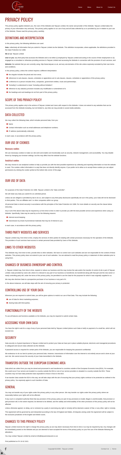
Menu (89, 7)
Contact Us (111, 7)
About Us (99, 7)
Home (80, 7)
